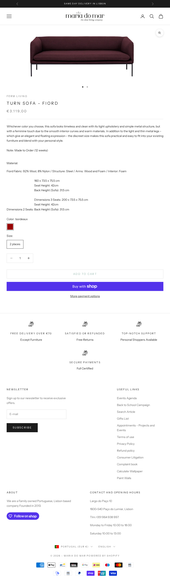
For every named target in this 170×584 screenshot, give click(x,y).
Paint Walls (124, 478)
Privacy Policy (126, 444)
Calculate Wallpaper (130, 471)
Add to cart (85, 273)
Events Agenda (127, 398)
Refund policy (126, 450)
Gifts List (123, 418)
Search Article (126, 412)
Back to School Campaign (133, 405)
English (104, 546)
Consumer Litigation (130, 457)
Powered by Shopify (103, 555)
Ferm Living (17, 96)
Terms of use (125, 437)
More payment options (85, 296)
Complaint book (127, 464)
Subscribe (22, 427)
